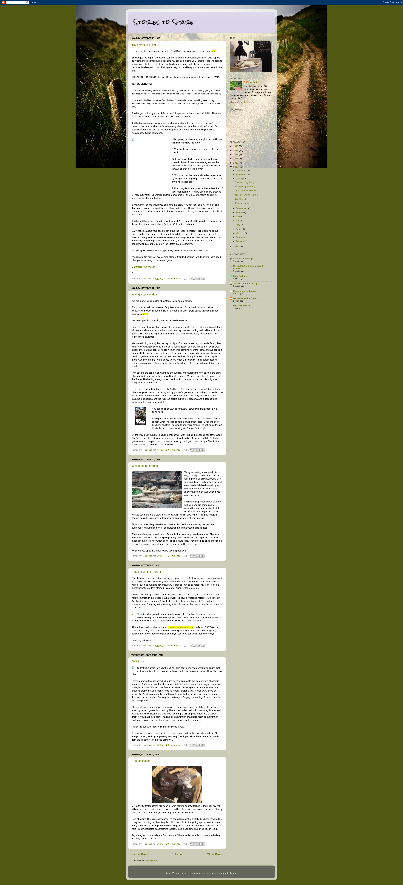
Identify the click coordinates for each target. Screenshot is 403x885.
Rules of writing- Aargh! (146, 571)
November (241, 175)
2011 (236, 246)
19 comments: (173, 844)
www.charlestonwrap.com (181, 627)
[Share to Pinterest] (203, 278)
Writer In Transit (241, 306)
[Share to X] (197, 278)
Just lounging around (145, 465)
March (239, 233)
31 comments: (173, 556)
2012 (236, 167)
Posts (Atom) (151, 861)
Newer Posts (140, 854)
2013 (236, 163)
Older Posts (215, 854)
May (238, 225)
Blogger (234, 873)
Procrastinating (141, 760)
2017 (236, 146)
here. (213, 51)
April (238, 229)
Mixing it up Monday (144, 294)
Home (178, 854)
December (241, 170)
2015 (236, 154)
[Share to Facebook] (200, 278)
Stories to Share (163, 22)
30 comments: (173, 745)
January (240, 241)
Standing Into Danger (244, 291)
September (241, 208)
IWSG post (138, 661)
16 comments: (173, 278)
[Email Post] (185, 278)
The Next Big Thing (144, 44)
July (238, 216)
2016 (236, 150)
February (241, 237)
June (238, 221)
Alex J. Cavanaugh (243, 258)
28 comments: (173, 645)
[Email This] (191, 278)
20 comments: (173, 450)
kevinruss (211, 873)
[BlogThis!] (194, 278)
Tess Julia (252, 82)
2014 (236, 158)
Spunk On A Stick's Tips (246, 283)
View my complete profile (242, 102)
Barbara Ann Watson (144, 267)
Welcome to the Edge (244, 298)
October (240, 179)
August (239, 212)
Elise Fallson (240, 276)
